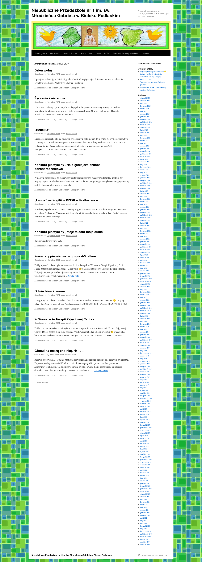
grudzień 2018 (145, 334)
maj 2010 (143, 528)
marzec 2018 (144, 356)
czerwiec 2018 (145, 348)
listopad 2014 (145, 457)
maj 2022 (143, 228)
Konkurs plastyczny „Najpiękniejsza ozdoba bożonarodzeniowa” (67, 166)
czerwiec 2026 (145, 100)
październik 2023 (146, 183)
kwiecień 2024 (145, 167)
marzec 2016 (144, 414)
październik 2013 (146, 488)
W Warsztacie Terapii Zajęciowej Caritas (64, 319)
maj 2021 (143, 260)
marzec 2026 (144, 108)
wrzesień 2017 (145, 371)
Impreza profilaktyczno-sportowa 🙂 (153, 71)
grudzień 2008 (145, 542)
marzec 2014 (144, 475)
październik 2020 (146, 278)
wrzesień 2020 (145, 281)
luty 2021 (143, 268)
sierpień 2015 (145, 433)
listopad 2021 (145, 244)
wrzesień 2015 (145, 430)
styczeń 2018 (145, 361)
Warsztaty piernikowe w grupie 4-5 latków (65, 256)
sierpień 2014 (145, 465)
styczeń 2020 (145, 300)
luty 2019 (143, 329)
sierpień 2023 (145, 188)
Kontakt (146, 53)
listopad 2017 (145, 366)
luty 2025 (143, 143)
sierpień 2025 (145, 127)
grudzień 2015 (145, 422)
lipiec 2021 (144, 255)
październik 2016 (146, 398)
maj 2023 (143, 196)
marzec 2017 (144, 385)
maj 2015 (143, 441)
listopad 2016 (145, 395)
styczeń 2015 (145, 451)
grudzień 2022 (145, 209)
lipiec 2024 (144, 159)
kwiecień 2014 (145, 472)
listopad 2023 (145, 180)
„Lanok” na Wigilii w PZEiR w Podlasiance (66, 200)
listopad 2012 (145, 515)
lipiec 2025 (144, 130)
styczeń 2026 (145, 114)
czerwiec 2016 (145, 406)
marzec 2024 (144, 169)
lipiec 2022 (144, 223)
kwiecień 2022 (145, 231)
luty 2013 (143, 507)
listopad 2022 (145, 212)
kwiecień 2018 (145, 353)
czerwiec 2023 (145, 193)
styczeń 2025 (145, 146)
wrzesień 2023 (145, 185)
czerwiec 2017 (145, 377)
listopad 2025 (145, 119)
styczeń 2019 (145, 332)
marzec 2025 (144, 140)
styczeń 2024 (145, 175)
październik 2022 (146, 215)
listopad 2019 (145, 305)
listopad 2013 (145, 486)
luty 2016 (143, 417)
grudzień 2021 (145, 241)
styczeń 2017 (145, 390)
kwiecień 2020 (145, 292)
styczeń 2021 (145, 270)
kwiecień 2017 (145, 382)
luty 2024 (143, 172)
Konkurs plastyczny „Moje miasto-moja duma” (69, 231)
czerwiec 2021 (145, 257)
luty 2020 (143, 297)
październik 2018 (146, 340)
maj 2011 (143, 523)
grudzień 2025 (145, 116)
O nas (98, 53)
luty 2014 (143, 478)
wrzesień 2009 (145, 536)
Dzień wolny (43, 70)
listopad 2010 (145, 526)
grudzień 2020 (145, 273)
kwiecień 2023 (145, 199)
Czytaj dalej (75, 275)
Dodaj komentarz (78, 87)
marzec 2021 (144, 265)
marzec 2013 (144, 504)
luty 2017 (143, 387)
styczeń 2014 (145, 480)
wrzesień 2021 (145, 249)
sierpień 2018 (145, 345)
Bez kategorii (64, 87)
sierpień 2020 (145, 284)
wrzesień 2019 (145, 310)
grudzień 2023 (145, 177)
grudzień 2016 (145, 393)
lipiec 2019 (144, 316)
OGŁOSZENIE (145, 79)
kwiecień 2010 (145, 531)
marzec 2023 (144, 201)
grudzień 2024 (145, 148)
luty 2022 (143, 236)
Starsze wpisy (41, 382)
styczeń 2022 (145, 239)
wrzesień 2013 (145, 491)
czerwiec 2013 (145, 496)
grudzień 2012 (145, 512)
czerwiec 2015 (145, 438)
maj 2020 (143, 289)
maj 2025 (143, 135)
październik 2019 (146, 308)
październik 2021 (146, 247)
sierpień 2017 (145, 374)
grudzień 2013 (145, 483)
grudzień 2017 (145, 364)
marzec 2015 (144, 446)
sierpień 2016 (145, 403)
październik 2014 (146, 459)
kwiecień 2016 (145, 411)
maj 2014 (143, 470)
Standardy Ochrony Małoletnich (126, 53)
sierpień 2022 (145, 220)
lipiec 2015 (144, 435)
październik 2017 (146, 369)
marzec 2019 (144, 326)
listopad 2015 (145, 425)
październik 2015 (146, 427)
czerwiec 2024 (145, 162)
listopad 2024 (145, 151)
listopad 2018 (145, 337)
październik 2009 (146, 534)
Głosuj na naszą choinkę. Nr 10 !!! (59, 350)
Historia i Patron (70, 53)
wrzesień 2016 (145, 401)
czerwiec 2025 (145, 132)
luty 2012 (143, 520)
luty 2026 (143, 111)
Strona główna (41, 53)
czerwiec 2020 (145, 286)
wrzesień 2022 (145, 217)
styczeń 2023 (145, 207)
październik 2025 (146, 122)
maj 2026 (143, 103)
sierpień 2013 (145, 494)
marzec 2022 (144, 233)
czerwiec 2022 (145, 225)
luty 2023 (143, 204)
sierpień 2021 (145, 252)
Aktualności (55, 53)
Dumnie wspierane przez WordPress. (154, 555)
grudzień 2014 (145, 454)
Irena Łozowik (71, 74)
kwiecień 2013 (145, 502)
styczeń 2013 (145, 510)
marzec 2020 (144, 294)
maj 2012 (143, 518)
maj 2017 (143, 379)
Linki (91, 53)
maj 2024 (143, 164)
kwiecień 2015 (145, 443)
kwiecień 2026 (145, 106)
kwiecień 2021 (145, 263)
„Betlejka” (42, 129)
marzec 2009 (144, 539)
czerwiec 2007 (145, 544)
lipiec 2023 (144, 191)
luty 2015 (143, 449)
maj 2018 (143, 350)
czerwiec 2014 (145, 467)
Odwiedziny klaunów (49, 291)
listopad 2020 (145, 276)
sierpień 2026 (145, 98)
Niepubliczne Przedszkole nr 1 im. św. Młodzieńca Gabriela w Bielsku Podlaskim (75, 12)
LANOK (83, 53)
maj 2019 (143, 321)
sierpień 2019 (145, 313)
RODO (107, 53)
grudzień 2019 (145, 302)
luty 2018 (143, 358)
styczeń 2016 (145, 419)
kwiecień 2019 (145, 324)
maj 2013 (143, 499)
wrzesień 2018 (145, 342)
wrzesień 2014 (145, 462)
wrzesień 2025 (145, 124)
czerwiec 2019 (145, 318)
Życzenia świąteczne (50, 98)
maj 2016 (143, 409)
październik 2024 (146, 154)
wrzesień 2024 (145, 156)
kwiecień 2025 (145, 138)
